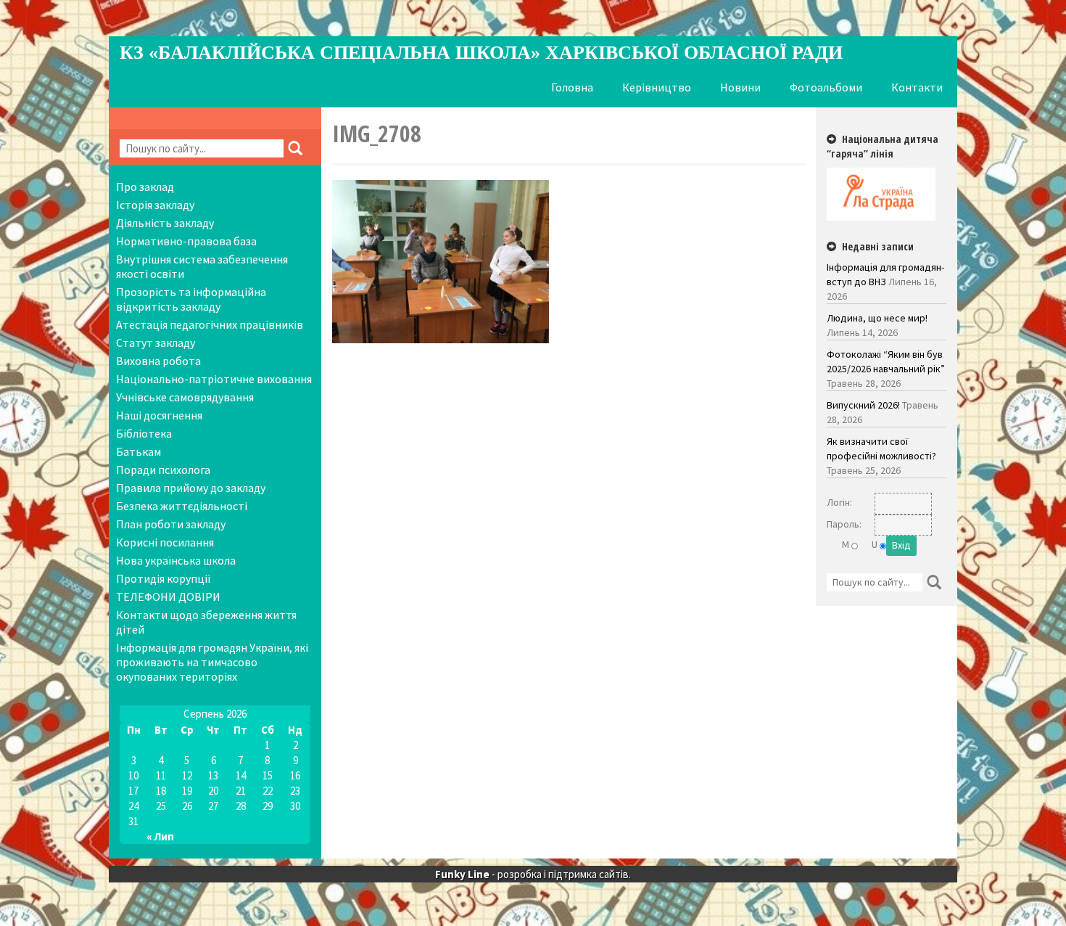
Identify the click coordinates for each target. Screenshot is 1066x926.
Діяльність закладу (165, 223)
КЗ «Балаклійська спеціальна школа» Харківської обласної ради (481, 52)
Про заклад (145, 186)
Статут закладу (155, 342)
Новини (740, 87)
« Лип (160, 836)
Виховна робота (158, 360)
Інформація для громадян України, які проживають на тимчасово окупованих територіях (212, 662)
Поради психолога (163, 469)
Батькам (138, 451)
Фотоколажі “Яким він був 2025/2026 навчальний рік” (886, 361)
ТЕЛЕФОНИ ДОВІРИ (168, 596)
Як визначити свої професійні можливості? (881, 448)
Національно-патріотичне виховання (214, 379)
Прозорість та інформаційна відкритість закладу (191, 299)
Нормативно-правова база (186, 241)
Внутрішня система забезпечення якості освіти (202, 266)
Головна (572, 87)
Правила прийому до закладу (190, 487)
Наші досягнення (159, 415)
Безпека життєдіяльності (181, 506)
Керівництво (656, 87)
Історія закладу (155, 204)
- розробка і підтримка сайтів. (533, 874)
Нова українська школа (176, 560)
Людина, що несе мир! (877, 317)
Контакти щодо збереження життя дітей (206, 621)
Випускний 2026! (863, 404)
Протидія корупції (163, 578)
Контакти (917, 87)
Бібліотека (144, 433)
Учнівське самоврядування (185, 397)
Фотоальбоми (826, 87)
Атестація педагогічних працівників (209, 324)
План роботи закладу (171, 524)
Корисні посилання (165, 542)
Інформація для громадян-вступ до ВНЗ (885, 274)
